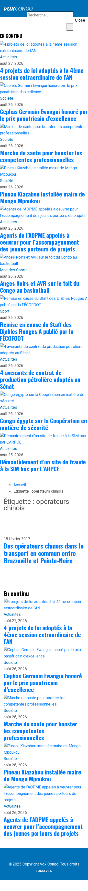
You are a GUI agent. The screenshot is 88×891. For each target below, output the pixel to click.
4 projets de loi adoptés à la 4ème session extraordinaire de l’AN (42, 73)
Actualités (8, 57)
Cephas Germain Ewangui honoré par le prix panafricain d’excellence (44, 115)
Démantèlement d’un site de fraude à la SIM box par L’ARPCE (43, 465)
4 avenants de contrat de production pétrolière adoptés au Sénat (40, 379)
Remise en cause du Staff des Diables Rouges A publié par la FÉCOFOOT (36, 331)
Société (6, 98)
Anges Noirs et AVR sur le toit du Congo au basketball (39, 286)
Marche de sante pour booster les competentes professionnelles (41, 156)
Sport (4, 311)
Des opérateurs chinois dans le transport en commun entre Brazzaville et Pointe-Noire (44, 553)
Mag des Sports (14, 270)
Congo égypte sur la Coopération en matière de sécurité (43, 424)
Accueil (19, 485)
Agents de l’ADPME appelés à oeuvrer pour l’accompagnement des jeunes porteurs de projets (39, 242)
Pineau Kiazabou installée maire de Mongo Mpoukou (42, 197)
